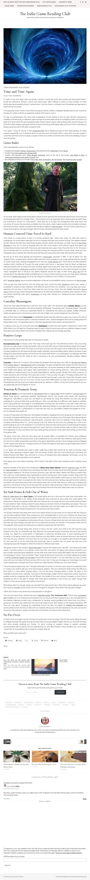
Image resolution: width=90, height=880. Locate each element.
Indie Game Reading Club (13, 87)
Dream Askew (13, 365)
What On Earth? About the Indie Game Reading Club (21, 2)
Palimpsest (43, 326)
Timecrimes (30, 151)
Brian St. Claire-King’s (11, 496)
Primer (23, 151)
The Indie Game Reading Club (45, 13)
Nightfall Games (44, 595)
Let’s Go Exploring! (49, 2)
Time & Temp (37, 704)
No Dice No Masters (79, 362)
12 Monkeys (47, 159)
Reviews (26, 87)
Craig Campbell (11, 470)
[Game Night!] (73, 661)
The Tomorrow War (69, 159)
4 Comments (45, 711)
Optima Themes (18, 876)
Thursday (7, 362)
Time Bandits (32, 155)
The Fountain (57, 226)
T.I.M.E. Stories (53, 262)
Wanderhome (26, 365)
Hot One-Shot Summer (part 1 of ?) (44, 764)
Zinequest (24, 707)
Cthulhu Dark (78, 394)
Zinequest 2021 (38, 131)
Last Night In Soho (77, 155)
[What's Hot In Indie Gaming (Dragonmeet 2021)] (82, 741)
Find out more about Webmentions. (69, 853)
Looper (79, 159)
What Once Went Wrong (50, 467)
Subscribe (60, 692)
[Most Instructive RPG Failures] (44, 666)
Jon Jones (11, 786)
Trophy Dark (54, 394)
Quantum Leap (73, 467)
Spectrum (65, 284)
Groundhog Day (21, 153)
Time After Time (36, 159)
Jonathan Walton (14, 280)
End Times (28, 496)
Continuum (24, 269)
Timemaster (47, 257)
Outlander (41, 155)
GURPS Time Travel (19, 276)
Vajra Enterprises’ (34, 548)
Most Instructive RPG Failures (40, 675)
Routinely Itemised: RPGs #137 (21, 783)
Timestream (35, 294)
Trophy (73, 704)
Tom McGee (38, 394)
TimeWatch (65, 704)
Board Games (9, 6)
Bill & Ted (54, 151)
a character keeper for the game (23, 557)
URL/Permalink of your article (14, 856)
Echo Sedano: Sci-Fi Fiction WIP (65, 6)
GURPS (54, 702)
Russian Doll (31, 153)
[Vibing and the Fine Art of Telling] (7, 741)
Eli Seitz (42, 365)
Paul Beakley (18, 95)
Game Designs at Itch (44, 6)
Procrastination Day (11, 344)
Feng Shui (76, 272)
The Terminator (56, 159)
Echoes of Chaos (10, 394)
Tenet (65, 151)
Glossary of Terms (65, 2)
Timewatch (27, 317)
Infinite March (74, 306)
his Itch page (81, 280)
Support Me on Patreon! (25, 6)
